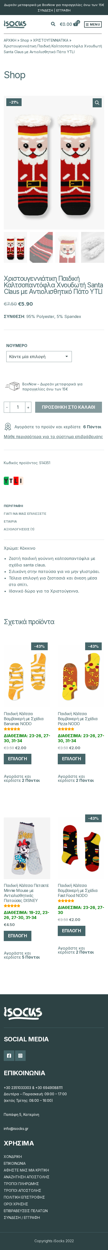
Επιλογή (17, 758)
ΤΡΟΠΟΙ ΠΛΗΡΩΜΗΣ (21, 1184)
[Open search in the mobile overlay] (56, 24)
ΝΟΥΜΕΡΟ (16, 345)
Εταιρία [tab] (10, 521)
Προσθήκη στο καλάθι (68, 407)
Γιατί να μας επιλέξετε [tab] (25, 514)
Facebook (9, 1055)
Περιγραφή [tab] (13, 506)
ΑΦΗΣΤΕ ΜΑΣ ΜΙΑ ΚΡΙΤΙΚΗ (26, 1170)
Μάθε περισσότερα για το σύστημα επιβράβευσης (53, 436)
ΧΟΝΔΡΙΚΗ (13, 1156)
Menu (94, 24)
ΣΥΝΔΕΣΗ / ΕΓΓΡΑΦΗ (22, 1217)
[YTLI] (13, 481)
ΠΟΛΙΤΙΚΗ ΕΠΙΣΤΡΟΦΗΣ (24, 1197)
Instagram (20, 1055)
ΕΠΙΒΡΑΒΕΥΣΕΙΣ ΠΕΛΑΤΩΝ (26, 1211)
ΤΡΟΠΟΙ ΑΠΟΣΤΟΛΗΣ (22, 1190)
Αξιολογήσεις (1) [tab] (19, 529)
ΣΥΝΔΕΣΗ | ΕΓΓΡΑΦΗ (54, 10)
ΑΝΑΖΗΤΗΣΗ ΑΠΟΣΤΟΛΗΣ (26, 1177)
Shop (24, 40)
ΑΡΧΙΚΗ (10, 40)
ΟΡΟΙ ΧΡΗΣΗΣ (16, 1204)
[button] (97, 102)
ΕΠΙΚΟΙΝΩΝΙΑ (15, 1163)
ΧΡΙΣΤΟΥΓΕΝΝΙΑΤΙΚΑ (50, 40)
